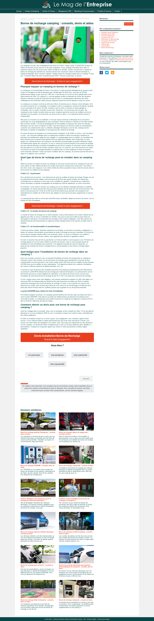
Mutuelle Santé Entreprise (109, 32)
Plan (85, 619)
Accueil (19, 11)
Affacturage (105, 44)
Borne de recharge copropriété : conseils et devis (76, 465)
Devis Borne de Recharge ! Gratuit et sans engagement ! (57, 81)
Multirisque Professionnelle (110, 39)
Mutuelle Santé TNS (108, 34)
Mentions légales (91, 619)
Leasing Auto (105, 46)
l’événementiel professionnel (124, 60)
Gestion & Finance (48, 11)
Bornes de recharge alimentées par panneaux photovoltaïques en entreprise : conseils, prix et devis (75, 566)
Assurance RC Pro (107, 37)
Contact (117, 11)
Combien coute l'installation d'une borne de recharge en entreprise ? (74, 499)
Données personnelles (103, 619)
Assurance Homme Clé (108, 41)
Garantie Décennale (107, 36)
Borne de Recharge (67, 18)
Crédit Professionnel (108, 42)
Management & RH (64, 11)
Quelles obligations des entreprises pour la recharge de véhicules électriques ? (36, 499)
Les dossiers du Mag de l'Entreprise (38, 18)
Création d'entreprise (32, 11)
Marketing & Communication (84, 11)
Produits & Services (104, 11)
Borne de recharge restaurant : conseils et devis (75, 600)
